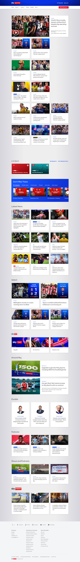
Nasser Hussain (59, 416)
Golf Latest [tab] (47, 185)
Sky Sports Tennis (29, 542)
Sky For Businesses (44, 539)
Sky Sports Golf (29, 539)
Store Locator (43, 544)
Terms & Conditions (15, 556)
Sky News (43, 533)
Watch (27, 7)
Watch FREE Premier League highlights (58, 33)
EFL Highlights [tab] (16, 185)
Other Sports (44, 381)
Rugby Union (16, 244)
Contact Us (53, 556)
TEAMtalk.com (14, 535)
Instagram (36, 524)
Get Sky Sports (53, 161)
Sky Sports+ (28, 547)
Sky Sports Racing (29, 549)
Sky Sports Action (29, 544)
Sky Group (43, 537)
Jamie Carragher (20, 416)
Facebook (21, 524)
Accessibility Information (45, 556)
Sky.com (42, 532)
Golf (33, 244)
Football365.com (14, 537)
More (36, 7)
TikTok (28, 524)
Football (52, 18)
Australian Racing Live (37, 172)
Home (12, 7)
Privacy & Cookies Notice (26, 556)
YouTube (44, 524)
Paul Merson (40, 416)
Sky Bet (32, 7)
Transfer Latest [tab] (25, 185)
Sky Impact (43, 542)
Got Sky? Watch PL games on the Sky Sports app (58, 31)
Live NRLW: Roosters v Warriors (20, 172)
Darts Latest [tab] (55, 185)
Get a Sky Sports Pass (63, 161)
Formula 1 (15, 72)
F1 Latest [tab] (41, 185)
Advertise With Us (44, 546)
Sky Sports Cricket (29, 537)
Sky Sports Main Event (30, 532)
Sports (16, 7)
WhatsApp (52, 524)
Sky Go (42, 535)
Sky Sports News (29, 546)
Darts (53, 266)
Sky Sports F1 (28, 540)
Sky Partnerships (44, 540)
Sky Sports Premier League (31, 533)
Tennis (53, 244)
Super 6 (12, 533)
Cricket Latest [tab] (34, 185)
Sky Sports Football (30, 535)
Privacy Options (35, 556)
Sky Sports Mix (29, 551)
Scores (22, 7)
